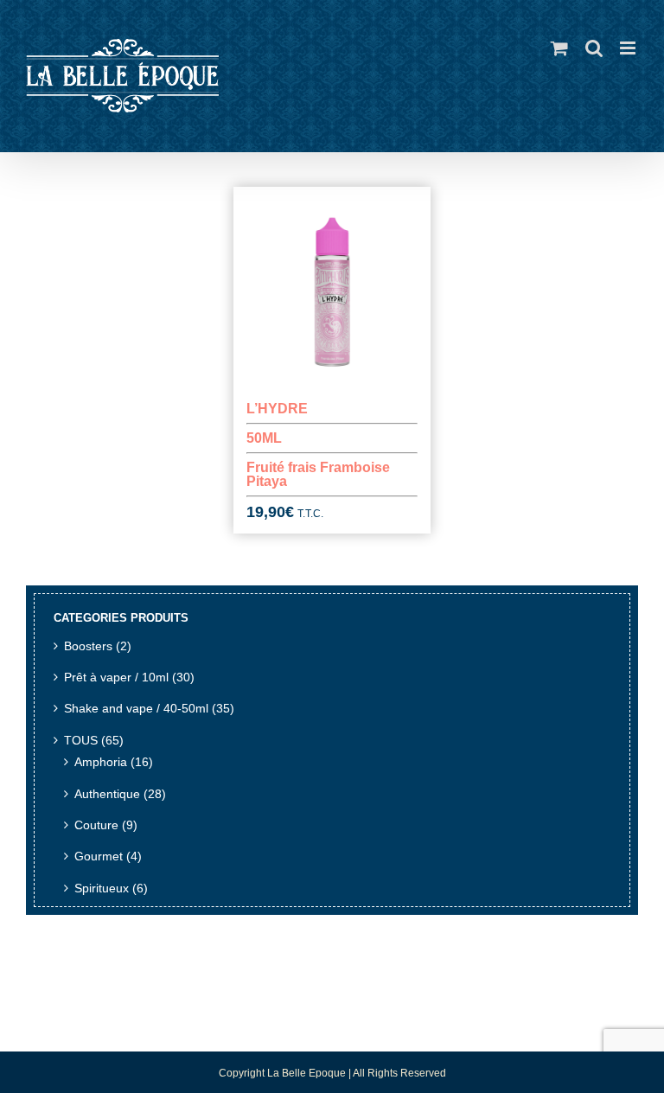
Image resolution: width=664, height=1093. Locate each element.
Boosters (88, 646)
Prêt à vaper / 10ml (116, 677)
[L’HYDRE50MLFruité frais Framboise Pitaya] (332, 286)
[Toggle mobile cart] (559, 48)
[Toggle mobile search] (594, 48)
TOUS (81, 740)
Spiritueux (101, 888)
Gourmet (98, 856)
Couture (96, 825)
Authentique (107, 794)
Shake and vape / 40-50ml (136, 708)
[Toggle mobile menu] (629, 48)
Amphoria (100, 762)
